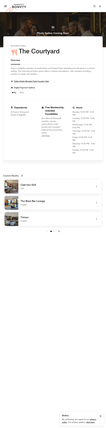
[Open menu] (5, 6)
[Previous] (47, 231)
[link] (53, 187)
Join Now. (53, 135)
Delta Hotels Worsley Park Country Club (31, 81)
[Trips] (94, 6)
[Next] (59, 231)
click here (90, 422)
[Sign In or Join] (100, 6)
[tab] (15, 62)
